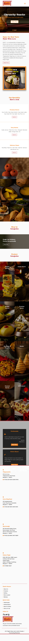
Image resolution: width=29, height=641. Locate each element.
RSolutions (17, 633)
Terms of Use (7, 608)
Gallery (5, 593)
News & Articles (7, 606)
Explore (14, 117)
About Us (6, 589)
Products (6, 591)
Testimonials (7, 602)
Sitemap (6, 597)
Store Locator (7, 595)
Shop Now (6, 244)
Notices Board (7, 604)
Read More (6, 62)
